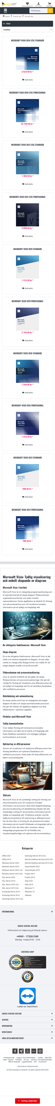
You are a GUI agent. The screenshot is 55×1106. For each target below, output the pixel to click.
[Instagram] (40, 1051)
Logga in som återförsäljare (25, 1058)
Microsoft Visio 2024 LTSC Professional (27, 92)
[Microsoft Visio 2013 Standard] (27, 475)
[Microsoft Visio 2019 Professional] (27, 319)
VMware (28, 895)
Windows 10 (30, 892)
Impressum (43, 1062)
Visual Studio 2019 (32, 870)
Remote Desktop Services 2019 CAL (39, 863)
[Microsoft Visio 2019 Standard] (27, 267)
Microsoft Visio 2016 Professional (27, 405)
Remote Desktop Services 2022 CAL (39, 859)
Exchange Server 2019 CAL (12, 899)
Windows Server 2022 (10, 863)
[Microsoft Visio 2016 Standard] (27, 371)
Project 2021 (30, 874)
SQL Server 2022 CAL (10, 884)
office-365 (48, 1058)
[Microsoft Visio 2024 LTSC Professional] (27, 110)
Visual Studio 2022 (32, 867)
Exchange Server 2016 (11, 895)
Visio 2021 (29, 881)
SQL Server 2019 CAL (10, 888)
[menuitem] (49, 4)
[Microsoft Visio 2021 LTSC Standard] (27, 162)
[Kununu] (33, 1051)
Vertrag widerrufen (29, 1101)
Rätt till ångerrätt (14, 1062)
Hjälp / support (8, 1060)
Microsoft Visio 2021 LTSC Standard (27, 144)
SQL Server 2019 (8, 881)
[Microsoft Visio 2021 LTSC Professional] (27, 214)
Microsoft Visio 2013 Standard (27, 457)
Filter (8, 24)
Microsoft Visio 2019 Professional (27, 301)
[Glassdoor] (27, 1051)
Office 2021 (6, 856)
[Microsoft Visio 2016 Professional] (27, 423)
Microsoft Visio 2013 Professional (27, 509)
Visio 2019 (29, 884)
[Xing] (21, 1051)
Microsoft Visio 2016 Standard (27, 353)
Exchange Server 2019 (11, 892)
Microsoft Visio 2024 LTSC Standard (27, 40)
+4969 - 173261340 (27, 936)
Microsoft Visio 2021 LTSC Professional (27, 197)
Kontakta (18, 1060)
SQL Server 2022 (8, 877)
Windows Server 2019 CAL (12, 874)
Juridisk (40, 1058)
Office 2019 (6, 859)
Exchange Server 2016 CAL (35, 856)
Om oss (26, 1060)
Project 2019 (30, 877)
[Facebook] (15, 1051)
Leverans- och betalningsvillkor (41, 1060)
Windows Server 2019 (10, 867)
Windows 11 (30, 888)
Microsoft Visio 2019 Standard (27, 249)
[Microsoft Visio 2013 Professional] (27, 527)
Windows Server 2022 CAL (12, 870)
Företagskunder (9, 1058)
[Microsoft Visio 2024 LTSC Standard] (27, 58)
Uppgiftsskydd (27, 1062)
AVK (35, 1062)
